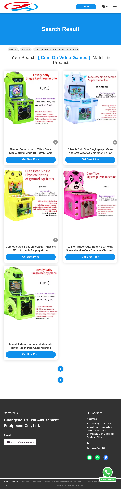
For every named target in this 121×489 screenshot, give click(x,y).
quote (86, 6)
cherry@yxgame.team (22, 442)
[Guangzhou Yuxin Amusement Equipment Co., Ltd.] (21, 6)
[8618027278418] (89, 458)
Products (25, 49)
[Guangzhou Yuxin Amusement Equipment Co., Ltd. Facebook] (106, 458)
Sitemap (15, 481)
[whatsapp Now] (107, 481)
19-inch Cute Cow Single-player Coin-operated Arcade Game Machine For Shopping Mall (90, 153)
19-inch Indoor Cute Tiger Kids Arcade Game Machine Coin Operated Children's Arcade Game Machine (90, 250)
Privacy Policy (7, 483)
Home (14, 49)
